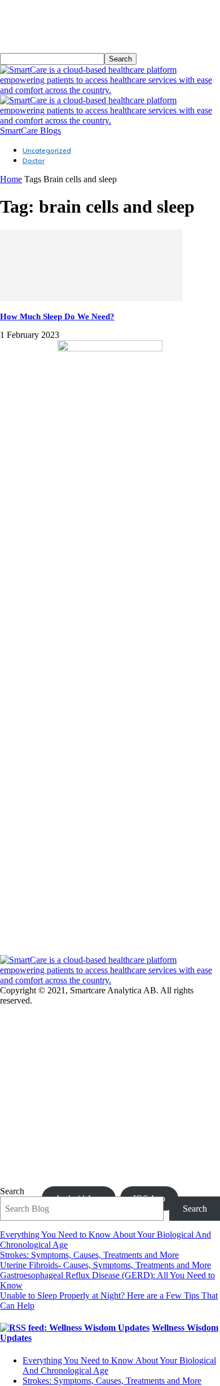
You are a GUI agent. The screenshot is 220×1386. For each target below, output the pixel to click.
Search (12, 1191)
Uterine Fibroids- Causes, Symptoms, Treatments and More (105, 1265)
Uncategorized (47, 150)
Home (11, 179)
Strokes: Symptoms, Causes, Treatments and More (89, 1255)
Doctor (34, 160)
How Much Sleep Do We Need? (57, 316)
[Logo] (110, 90)
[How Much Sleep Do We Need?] (91, 298)
